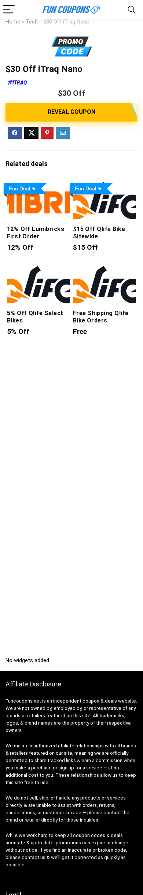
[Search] (131, 9)
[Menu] (9, 9)
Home (13, 22)
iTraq (19, 83)
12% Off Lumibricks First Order (36, 232)
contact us (33, 857)
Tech (32, 22)
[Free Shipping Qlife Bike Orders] (104, 269)
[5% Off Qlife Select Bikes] (38, 269)
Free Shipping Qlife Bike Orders (101, 317)
